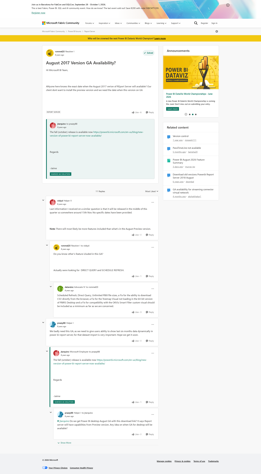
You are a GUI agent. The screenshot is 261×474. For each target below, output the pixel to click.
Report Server (89, 31)
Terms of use (199, 461)
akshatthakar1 (194, 196)
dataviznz (69, 287)
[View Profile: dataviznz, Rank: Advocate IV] (60, 289)
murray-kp (190, 166)
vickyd (60, 200)
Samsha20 (193, 151)
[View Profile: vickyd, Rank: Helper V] (53, 202)
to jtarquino (87, 412)
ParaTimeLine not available (187, 147)
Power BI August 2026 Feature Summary (189, 161)
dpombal (190, 181)
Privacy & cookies (182, 461)
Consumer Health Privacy (81, 467)
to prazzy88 (71, 123)
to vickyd (85, 245)
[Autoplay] (186, 114)
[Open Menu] (217, 31)
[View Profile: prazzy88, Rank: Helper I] (53, 324)
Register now (38, 12)
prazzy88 (61, 322)
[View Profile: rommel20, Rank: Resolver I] (50, 53)
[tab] (189, 114)
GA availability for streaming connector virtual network (193, 191)
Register (204, 23)
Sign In (214, 23)
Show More (66, 442)
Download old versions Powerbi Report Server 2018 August (193, 176)
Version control (180, 136)
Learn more (160, 38)
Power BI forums (74, 31)
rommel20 (60, 51)
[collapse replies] (43, 200)
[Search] (196, 23)
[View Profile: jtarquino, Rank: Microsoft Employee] (56, 353)
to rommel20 (92, 287)
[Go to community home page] (60, 23)
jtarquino (61, 123)
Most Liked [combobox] (151, 191)
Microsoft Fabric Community (53, 31)
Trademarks (213, 461)
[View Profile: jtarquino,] (53, 125)
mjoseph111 (190, 140)
